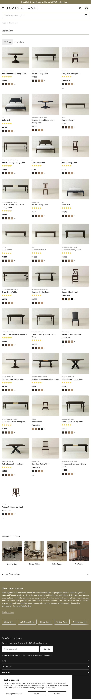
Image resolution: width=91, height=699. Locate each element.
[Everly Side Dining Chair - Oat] (72, 84)
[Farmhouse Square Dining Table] (15, 318)
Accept (36, 693)
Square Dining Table (8, 332)
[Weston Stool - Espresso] (42, 429)
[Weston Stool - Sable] (39, 429)
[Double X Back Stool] (75, 276)
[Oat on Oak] (12, 84)
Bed (3, 117)
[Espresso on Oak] (3, 84)
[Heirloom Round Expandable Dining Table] (45, 104)
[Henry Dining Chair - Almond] (69, 173)
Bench (63, 117)
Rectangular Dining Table (40, 71)
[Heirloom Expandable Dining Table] (45, 363)
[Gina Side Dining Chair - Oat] (42, 471)
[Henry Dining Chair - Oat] (72, 173)
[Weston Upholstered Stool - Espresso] (3, 514)
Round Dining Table (8, 71)
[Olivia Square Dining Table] (75, 405)
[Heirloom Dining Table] (45, 276)
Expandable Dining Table (39, 117)
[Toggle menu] (3, 8)
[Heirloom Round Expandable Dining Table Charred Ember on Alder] (36, 130)
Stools (64, 289)
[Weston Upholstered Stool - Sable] (6, 514)
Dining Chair (65, 71)
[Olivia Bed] (75, 189)
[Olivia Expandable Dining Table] (15, 405)
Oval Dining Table (7, 377)
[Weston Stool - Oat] (33, 429)
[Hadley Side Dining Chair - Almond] (69, 341)
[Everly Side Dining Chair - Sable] (66, 84)
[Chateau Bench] (75, 104)
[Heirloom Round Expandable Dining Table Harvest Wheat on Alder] (39, 130)
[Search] (86, 15)
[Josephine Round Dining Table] (15, 57)
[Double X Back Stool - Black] (72, 299)
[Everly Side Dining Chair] (75, 57)
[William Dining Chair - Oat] (42, 216)
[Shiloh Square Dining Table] (15, 448)
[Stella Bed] (15, 104)
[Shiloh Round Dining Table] (75, 363)
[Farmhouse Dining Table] (75, 234)
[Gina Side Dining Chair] (45, 448)
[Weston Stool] (45, 405)
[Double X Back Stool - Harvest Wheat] (69, 299)
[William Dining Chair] (45, 189)
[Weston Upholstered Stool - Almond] (9, 514)
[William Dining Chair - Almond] (39, 216)
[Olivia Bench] (15, 234)
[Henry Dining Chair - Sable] (66, 173)
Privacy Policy (50, 687)
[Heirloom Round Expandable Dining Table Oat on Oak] (42, 130)
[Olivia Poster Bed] (45, 146)
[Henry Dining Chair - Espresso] (63, 173)
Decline (57, 693)
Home (4, 23)
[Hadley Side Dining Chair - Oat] (72, 341)
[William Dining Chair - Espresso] (33, 216)
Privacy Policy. (48, 655)
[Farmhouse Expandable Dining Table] (75, 448)
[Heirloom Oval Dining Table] (15, 363)
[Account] (80, 8)
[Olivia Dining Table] (15, 276)
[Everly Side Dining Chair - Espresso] (63, 84)
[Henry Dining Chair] (75, 146)
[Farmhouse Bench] (45, 234)
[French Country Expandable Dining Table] (15, 189)
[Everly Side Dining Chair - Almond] (69, 84)
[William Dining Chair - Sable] (36, 216)
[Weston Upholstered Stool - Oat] (12, 514)
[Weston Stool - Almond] (36, 429)
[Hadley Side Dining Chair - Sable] (66, 341)
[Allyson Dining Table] (45, 57)
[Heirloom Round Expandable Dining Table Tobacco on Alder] (33, 130)
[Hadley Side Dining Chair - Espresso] (63, 341)
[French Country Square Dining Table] (45, 318)
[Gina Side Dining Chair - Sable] (36, 471)
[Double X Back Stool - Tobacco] (63, 299)
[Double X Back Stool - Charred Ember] (66, 299)
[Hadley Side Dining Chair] (75, 318)
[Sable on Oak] (6, 84)
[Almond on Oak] (9, 84)
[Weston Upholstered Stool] (15, 491)
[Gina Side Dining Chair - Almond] (39, 471)
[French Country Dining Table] (15, 146)
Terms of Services (32, 655)
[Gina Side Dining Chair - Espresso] (33, 471)
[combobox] (45, 15)
